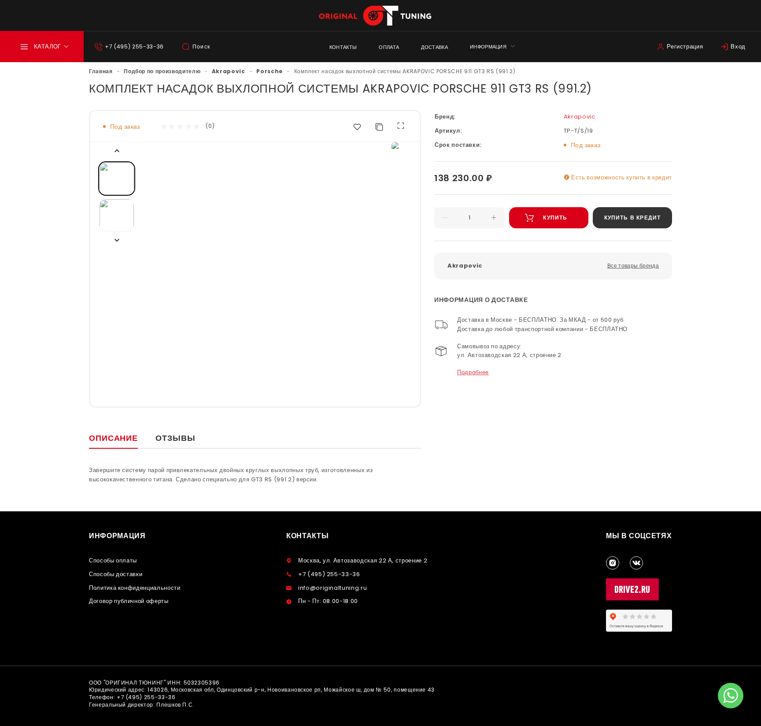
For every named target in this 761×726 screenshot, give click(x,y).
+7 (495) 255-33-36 (134, 46)
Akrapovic (228, 71)
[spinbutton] (469, 217)
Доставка (434, 47)
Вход (738, 46)
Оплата (389, 47)
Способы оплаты (113, 560)
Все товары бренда (633, 265)
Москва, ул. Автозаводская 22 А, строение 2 (362, 560)
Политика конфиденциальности (135, 588)
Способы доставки (115, 574)
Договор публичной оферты (129, 601)
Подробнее (473, 372)
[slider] (180, 126)
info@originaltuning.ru (332, 588)
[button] (445, 218)
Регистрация (685, 46)
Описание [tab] (113, 437)
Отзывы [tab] (175, 437)
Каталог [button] (47, 46)
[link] (101, 71)
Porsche (269, 71)
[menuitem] (343, 46)
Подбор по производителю (162, 71)
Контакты (343, 47)
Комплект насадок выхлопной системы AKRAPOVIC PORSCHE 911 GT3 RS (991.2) (405, 71)
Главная (101, 71)
